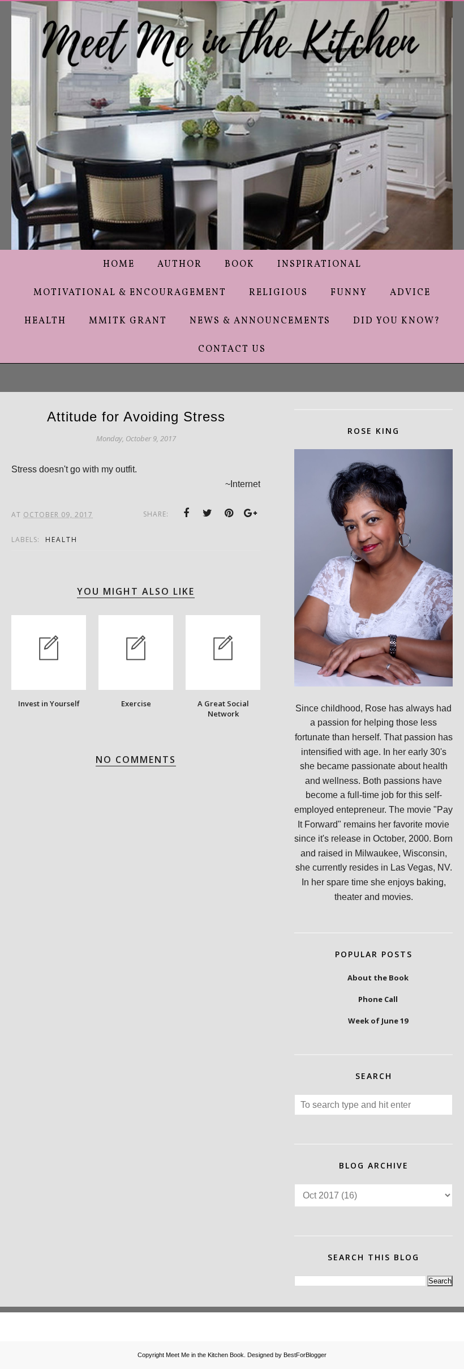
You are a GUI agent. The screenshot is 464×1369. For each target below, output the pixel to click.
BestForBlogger (304, 1354)
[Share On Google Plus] (251, 513)
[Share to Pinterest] (229, 513)
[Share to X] (208, 513)
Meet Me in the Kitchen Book (205, 1354)
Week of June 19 (378, 1021)
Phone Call (378, 999)
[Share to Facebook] (186, 513)
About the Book (378, 978)
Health (61, 539)
